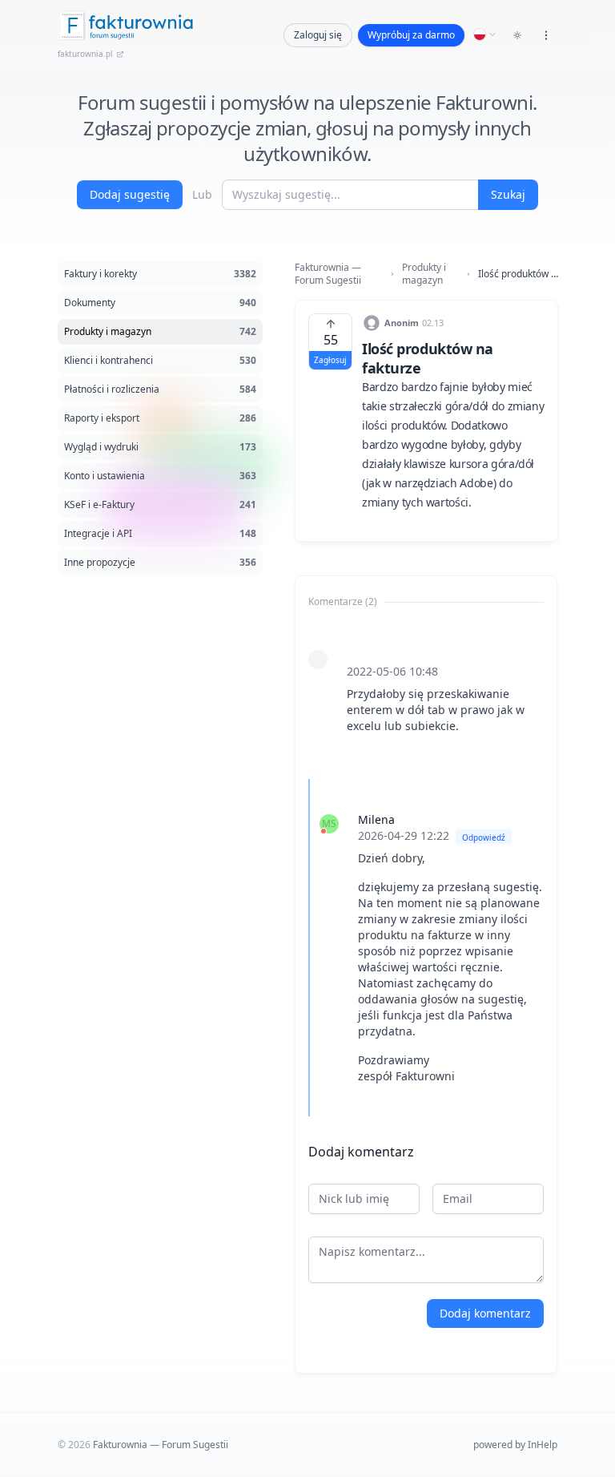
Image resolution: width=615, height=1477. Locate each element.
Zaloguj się (318, 35)
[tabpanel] (426, 865)
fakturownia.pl (85, 53)
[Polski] (485, 34)
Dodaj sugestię (130, 194)
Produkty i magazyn (424, 274)
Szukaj (508, 194)
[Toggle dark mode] (517, 35)
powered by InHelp (515, 1444)
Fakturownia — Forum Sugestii (328, 274)
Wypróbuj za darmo (411, 35)
